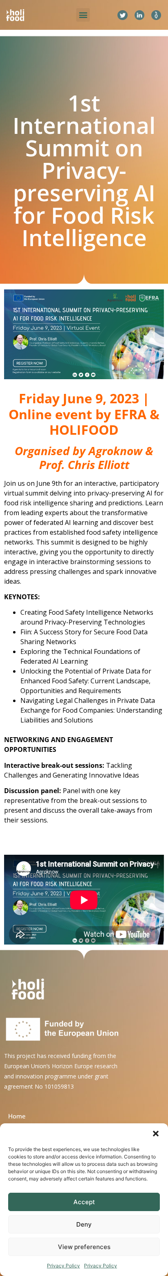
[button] (156, 1133)
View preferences (84, 1247)
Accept (84, 1202)
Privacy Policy (63, 1266)
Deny (84, 1224)
